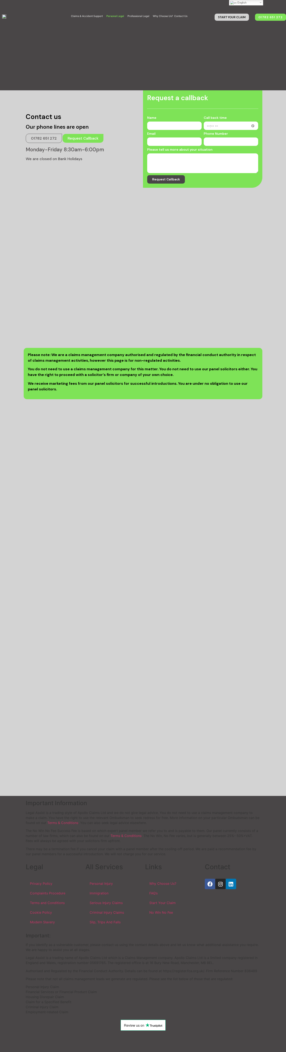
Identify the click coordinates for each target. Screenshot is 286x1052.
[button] (232, 17)
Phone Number (216, 134)
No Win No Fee (161, 912)
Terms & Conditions (62, 823)
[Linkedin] (231, 884)
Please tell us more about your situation (180, 150)
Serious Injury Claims (106, 903)
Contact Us (180, 16)
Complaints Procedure (47, 893)
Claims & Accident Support (87, 16)
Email (151, 134)
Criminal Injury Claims (107, 912)
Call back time (215, 118)
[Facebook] (210, 884)
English (241, 2)
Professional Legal (138, 16)
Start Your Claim (162, 903)
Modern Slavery (42, 922)
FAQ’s (153, 893)
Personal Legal (115, 16)
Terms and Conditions (47, 903)
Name (151, 118)
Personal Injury (101, 883)
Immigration (99, 893)
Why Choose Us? (163, 16)
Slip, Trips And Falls (105, 922)
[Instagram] (220, 884)
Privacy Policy (41, 883)
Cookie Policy (41, 912)
